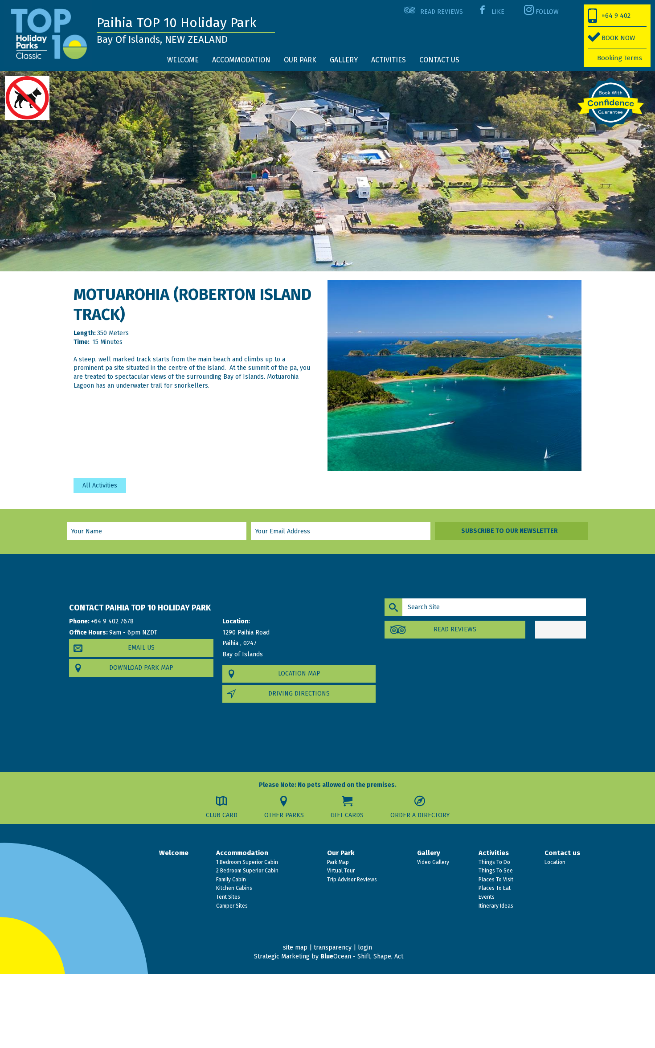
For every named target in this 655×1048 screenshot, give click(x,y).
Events (486, 897)
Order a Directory (420, 815)
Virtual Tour (340, 871)
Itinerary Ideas (495, 906)
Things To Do (493, 862)
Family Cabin (230, 879)
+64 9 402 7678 (609, 19)
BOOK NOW (618, 38)
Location (554, 862)
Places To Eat (494, 888)
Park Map (337, 862)
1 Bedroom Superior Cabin (246, 862)
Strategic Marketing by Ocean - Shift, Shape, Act (328, 956)
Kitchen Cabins (233, 888)
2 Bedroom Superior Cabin (246, 871)
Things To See (495, 871)
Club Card (221, 815)
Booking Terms (619, 58)
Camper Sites (231, 906)
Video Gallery (432, 862)
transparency (333, 947)
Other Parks (284, 815)
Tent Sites (227, 897)
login (365, 947)
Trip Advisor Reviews (351, 879)
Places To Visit (495, 879)
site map (295, 947)
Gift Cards (347, 815)
